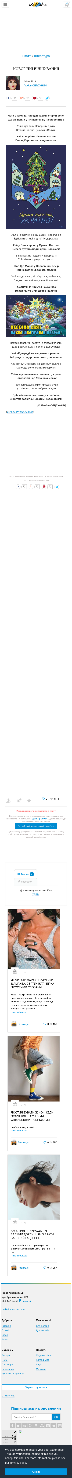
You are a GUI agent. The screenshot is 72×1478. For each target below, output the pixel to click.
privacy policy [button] (18, 1462)
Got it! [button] (36, 1471)
